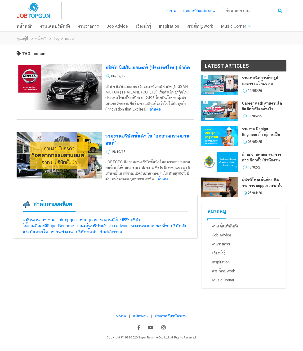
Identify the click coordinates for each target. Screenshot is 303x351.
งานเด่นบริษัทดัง (55, 26)
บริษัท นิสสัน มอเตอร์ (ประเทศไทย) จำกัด (147, 67)
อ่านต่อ (155, 109)
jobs (93, 219)
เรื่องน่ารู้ (143, 26)
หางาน (171, 10)
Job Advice (117, 26)
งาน (82, 219)
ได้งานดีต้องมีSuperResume (48, 225)
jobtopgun (67, 219)
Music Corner (233, 26)
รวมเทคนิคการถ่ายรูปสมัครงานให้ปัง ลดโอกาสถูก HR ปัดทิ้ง (260, 83)
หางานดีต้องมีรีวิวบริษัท (120, 219)
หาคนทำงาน (61, 231)
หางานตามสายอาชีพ (149, 225)
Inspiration (169, 26)
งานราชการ (88, 26)
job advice (119, 225)
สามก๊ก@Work (200, 26)
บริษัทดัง (178, 225)
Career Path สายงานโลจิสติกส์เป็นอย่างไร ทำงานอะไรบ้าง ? (262, 109)
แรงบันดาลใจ (35, 231)
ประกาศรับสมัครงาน (199, 10)
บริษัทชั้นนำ (87, 231)
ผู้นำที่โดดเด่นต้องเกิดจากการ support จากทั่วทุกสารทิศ (262, 186)
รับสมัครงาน (111, 231)
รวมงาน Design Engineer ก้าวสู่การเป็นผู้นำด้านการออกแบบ (261, 134)
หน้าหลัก (24, 26)
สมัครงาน (31, 219)
